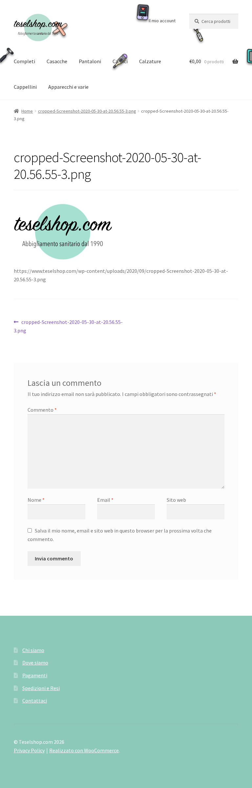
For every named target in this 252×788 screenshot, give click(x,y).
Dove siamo (35, 662)
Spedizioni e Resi (41, 688)
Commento (42, 409)
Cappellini (25, 87)
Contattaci (34, 700)
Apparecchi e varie (68, 87)
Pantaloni (90, 61)
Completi (24, 61)
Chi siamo (33, 650)
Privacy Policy (29, 750)
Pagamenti (34, 675)
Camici (120, 61)
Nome (36, 500)
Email (105, 500)
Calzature (150, 61)
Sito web (176, 500)
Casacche (57, 61)
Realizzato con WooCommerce (84, 750)
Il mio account (162, 21)
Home (27, 111)
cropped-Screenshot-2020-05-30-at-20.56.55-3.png (87, 111)
